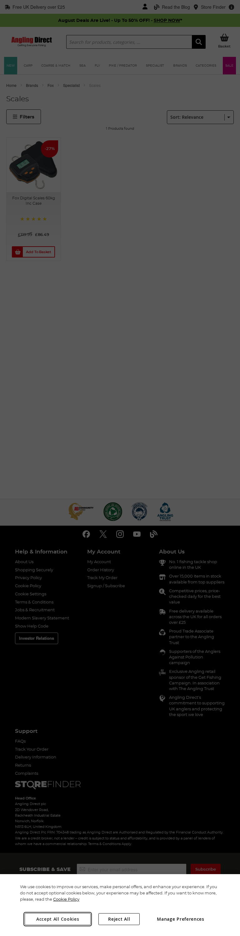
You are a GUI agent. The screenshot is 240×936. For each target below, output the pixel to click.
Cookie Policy (66, 899)
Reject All (119, 919)
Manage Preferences (180, 919)
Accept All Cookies (57, 919)
